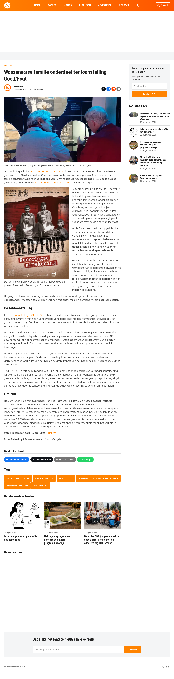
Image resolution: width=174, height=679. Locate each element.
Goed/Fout (65, 478)
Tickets (52, 433)
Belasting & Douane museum (47, 171)
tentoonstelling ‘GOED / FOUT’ (28, 315)
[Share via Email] (118, 89)
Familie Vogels (44, 478)
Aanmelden (149, 94)
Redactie (18, 86)
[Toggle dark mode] (138, 5)
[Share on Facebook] (108, 89)
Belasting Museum (18, 478)
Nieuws (8, 65)
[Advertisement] (87, 31)
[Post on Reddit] (113, 89)
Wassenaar (40, 485)
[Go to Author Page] (7, 87)
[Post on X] (103, 89)
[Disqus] (62, 592)
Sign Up (132, 649)
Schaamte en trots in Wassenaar (53, 182)
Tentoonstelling (17, 485)
